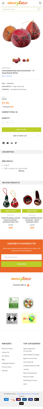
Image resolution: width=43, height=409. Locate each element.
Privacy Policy (6, 367)
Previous (38, 183)
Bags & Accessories (30, 358)
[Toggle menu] (3, 3)
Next (41, 183)
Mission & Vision (7, 349)
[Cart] (41, 3)
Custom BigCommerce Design (26, 394)
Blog (3, 360)
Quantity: (6, 118)
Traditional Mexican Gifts (31, 366)
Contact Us (5, 352)
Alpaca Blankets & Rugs (31, 355)
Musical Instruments (30, 373)
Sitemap (5, 371)
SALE (25, 384)
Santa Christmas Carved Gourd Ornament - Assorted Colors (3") (10, 220)
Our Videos (5, 356)
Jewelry (26, 369)
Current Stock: (9, 112)
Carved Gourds (28, 362)
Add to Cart (11, 211)
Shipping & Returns (8, 363)
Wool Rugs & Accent (30, 380)
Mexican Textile (28, 377)
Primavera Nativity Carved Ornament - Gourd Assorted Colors (32, 220)
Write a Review (7, 76)
